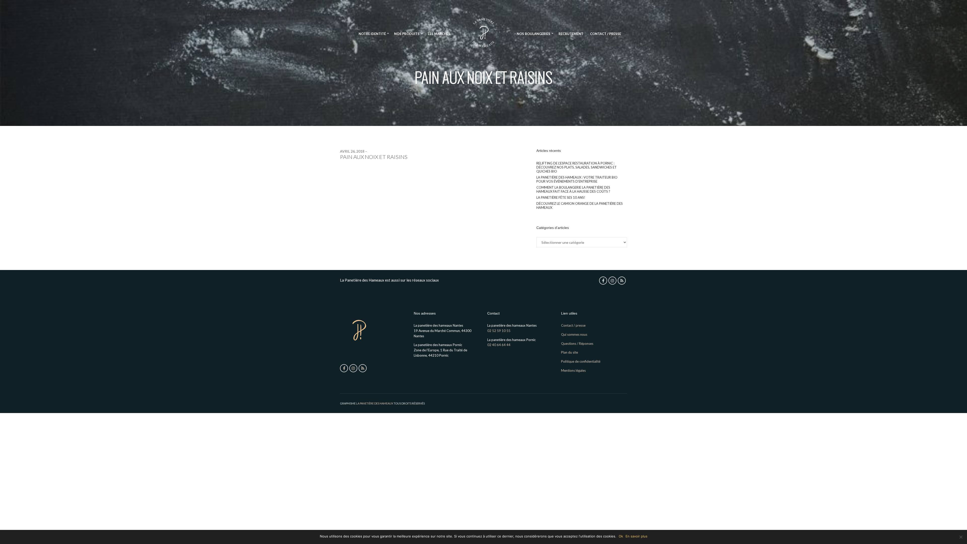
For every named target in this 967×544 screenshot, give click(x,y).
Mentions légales (573, 370)
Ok (621, 536)
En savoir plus (636, 536)
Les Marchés (439, 34)
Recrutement (571, 34)
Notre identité (372, 34)
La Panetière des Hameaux (374, 403)
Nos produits (407, 34)
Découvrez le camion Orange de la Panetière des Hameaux (579, 205)
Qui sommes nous (574, 334)
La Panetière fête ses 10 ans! (560, 197)
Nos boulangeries (533, 34)
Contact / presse (605, 34)
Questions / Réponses (577, 344)
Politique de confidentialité (580, 361)
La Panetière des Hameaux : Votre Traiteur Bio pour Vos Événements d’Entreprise (576, 179)
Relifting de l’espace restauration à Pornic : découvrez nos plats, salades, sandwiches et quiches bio (576, 167)
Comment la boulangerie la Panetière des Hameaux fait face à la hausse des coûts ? (573, 189)
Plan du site (569, 352)
